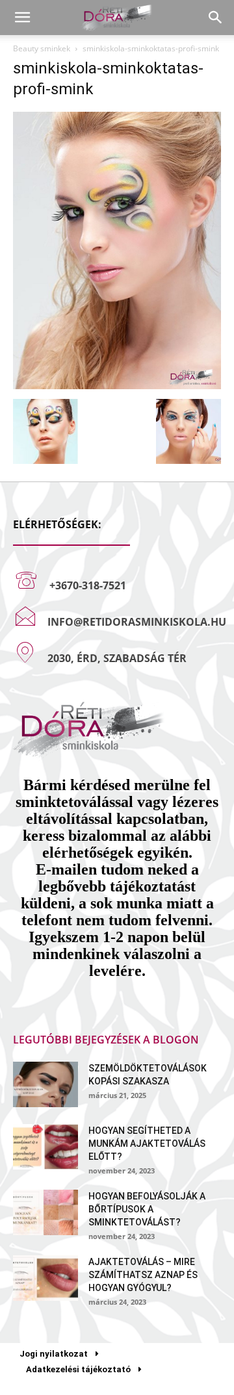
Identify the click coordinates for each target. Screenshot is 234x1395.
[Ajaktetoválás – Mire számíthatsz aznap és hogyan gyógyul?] (45, 1278)
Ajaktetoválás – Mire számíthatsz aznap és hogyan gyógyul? (143, 1275)
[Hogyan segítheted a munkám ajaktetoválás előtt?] (45, 1147)
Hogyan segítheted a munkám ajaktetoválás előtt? (146, 1143)
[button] (22, 17)
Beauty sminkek (41, 48)
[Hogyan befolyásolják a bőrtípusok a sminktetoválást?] (45, 1212)
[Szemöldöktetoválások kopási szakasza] (45, 1084)
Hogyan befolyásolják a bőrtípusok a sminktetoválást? (146, 1209)
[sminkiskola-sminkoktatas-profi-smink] (117, 385)
